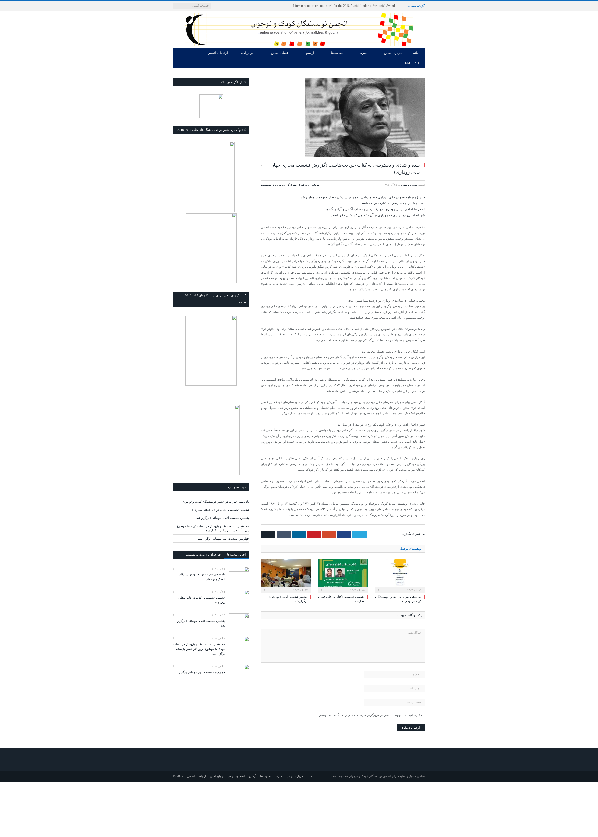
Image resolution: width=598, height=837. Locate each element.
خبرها (363, 53)
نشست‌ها (266, 184)
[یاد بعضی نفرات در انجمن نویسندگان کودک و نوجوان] (400, 575)
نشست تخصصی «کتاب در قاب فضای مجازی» (220, 510)
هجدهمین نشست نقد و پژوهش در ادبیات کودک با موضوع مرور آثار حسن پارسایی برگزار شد (199, 648)
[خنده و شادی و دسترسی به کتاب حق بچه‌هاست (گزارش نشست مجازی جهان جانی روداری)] (343, 118)
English (412, 63)
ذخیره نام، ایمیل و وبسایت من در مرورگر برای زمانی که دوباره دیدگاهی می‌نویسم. (370, 715)
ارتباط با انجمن (217, 53)
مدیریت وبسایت (409, 184)
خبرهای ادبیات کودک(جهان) (305, 184)
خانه (416, 53)
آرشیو (310, 53)
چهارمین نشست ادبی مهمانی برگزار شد (223, 538)
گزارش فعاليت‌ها (281, 184)
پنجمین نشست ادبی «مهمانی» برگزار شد (222, 518)
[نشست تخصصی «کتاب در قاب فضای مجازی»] (343, 575)
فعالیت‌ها (337, 53)
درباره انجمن (393, 53)
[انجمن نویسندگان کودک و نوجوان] (299, 28)
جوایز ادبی (247, 53)
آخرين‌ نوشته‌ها (236, 554)
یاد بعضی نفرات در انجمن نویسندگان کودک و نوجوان (359, 5)
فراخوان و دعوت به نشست (203, 554)
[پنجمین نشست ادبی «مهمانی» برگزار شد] (286, 575)
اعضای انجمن (280, 53)
